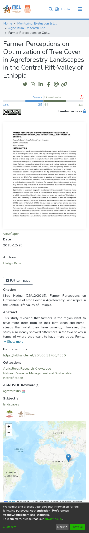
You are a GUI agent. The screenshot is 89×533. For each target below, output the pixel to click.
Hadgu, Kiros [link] (12, 263)
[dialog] (44, 518)
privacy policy (53, 519)
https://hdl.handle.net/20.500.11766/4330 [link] (34, 355)
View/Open (11, 234)
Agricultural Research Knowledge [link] (29, 28)
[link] (27, 368)
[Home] (12, 9)
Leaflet (11, 501)
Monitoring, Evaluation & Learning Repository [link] (38, 23)
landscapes (11, 404)
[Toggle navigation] (80, 9)
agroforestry (12, 391)
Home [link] (7, 23)
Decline (62, 527)
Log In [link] (65, 9)
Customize (9, 527)
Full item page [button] (19, 280)
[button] (50, 9)
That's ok (77, 527)
